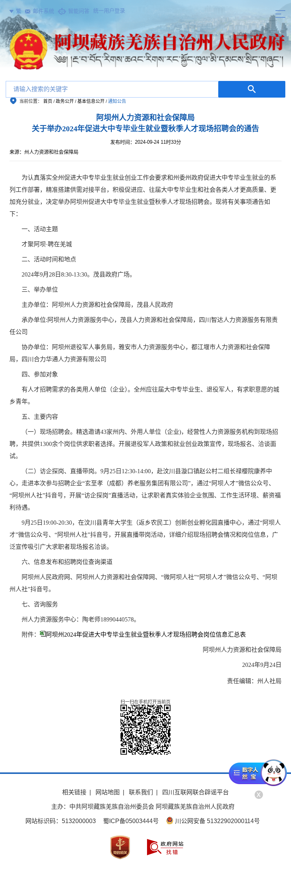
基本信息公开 (91, 101)
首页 (47, 101)
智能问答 (78, 11)
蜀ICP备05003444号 (131, 821)
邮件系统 (43, 11)
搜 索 (251, 89)
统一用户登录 (109, 11)
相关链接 (74, 792)
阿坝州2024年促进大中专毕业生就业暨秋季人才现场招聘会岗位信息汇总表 (146, 634)
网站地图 (107, 792)
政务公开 (65, 101)
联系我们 (141, 792)
